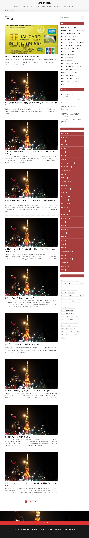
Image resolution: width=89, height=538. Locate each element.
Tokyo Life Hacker (44, 3)
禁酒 (64, 244)
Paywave (63, 51)
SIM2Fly (74, 51)
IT (63, 148)
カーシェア (80, 66)
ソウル (69, 72)
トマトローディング (66, 81)
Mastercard (78, 45)
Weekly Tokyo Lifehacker (68, 163)
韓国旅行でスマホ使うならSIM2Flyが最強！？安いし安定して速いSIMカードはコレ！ (30, 250)
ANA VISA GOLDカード (66, 27)
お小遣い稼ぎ (72, 66)
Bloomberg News (71, 33)
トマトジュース (65, 78)
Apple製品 (49, 6)
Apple (64, 137)
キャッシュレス (65, 69)
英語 (64, 255)
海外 (64, 6)
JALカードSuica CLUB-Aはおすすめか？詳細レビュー (25, 56)
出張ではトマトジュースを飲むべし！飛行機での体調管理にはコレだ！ (30, 484)
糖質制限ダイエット (67, 251)
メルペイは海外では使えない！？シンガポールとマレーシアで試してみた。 (30, 152)
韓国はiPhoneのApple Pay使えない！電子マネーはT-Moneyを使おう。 (30, 201)
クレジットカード (74, 69)
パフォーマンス (66, 181)
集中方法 (65, 262)
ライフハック (66, 210)
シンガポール (66, 170)
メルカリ (65, 207)
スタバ (63, 72)
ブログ (63, 84)
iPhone (64, 144)
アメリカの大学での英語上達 (67, 57)
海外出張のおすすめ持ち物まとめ (18, 437)
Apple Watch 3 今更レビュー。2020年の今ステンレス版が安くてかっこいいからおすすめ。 (72, 114)
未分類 (64, 233)
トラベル (12, 10)
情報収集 (65, 229)
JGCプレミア (64, 45)
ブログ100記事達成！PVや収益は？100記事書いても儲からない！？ (72, 120)
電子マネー (65, 266)
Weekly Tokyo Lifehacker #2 (67, 94)
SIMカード (64, 54)
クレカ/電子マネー (25, 6)
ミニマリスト (66, 203)
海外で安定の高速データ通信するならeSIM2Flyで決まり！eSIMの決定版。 (31, 104)
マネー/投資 (70, 6)
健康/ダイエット (57, 6)
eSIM (79, 33)
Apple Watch (71, 30)
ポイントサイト (66, 188)
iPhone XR (74, 36)
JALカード (64, 39)
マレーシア (65, 199)
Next (35, 501)
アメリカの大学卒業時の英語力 (68, 60)
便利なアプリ (66, 218)
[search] (82, 17)
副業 (64, 225)
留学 (64, 240)
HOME (7, 10)
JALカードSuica (72, 39)
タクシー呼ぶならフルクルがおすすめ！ (20, 298)
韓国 (64, 269)
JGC (82, 42)
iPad (64, 141)
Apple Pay (64, 30)
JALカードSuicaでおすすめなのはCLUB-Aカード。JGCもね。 (28, 391)
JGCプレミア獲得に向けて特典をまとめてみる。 (23, 344)
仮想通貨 (65, 214)
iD (69, 36)
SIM (64, 159)
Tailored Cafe (71, 54)
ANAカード (76, 27)
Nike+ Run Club (77, 48)
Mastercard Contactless (66, 48)
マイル (43, 6)
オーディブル (64, 66)
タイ (64, 174)
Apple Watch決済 (80, 30)
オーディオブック (75, 63)
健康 (64, 222)
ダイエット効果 (65, 75)
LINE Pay (71, 45)
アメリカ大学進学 (65, 63)
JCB (77, 42)
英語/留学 (16, 6)
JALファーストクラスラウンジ (67, 42)
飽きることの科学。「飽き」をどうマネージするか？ (71, 107)
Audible (63, 33)
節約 (64, 247)
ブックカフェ (75, 81)
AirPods (64, 133)
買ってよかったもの (35, 6)
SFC (69, 51)
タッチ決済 (73, 75)
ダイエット (75, 72)
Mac (64, 155)
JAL (64, 152)
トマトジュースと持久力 (75, 78)
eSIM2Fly (64, 36)
